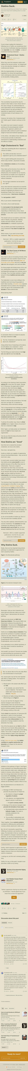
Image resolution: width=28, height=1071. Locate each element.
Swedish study (18, 284)
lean (21, 260)
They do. (13, 693)
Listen (25, 15)
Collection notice (22, 1064)
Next (23, 913)
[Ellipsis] (26, 935)
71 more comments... (5, 1001)
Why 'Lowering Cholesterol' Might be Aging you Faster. (9, 1024)
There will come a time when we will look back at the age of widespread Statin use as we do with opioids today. (10, 1028)
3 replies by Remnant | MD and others (14, 995)
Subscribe (20, 2)
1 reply (7, 968)
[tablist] (7, 922)
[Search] (25, 1008)
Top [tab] (2, 1008)
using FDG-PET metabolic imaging (10, 486)
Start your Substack (11, 1067)
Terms (17, 1064)
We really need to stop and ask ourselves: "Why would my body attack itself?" (10, 1039)
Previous (5, 913)
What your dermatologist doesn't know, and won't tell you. (10, 1016)
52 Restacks (17, 903)
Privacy (13, 1064)
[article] (14, 1016)
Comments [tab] (4, 922)
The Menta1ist (7, 972)
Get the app (19, 1067)
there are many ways (11, 740)
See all (4, 1047)
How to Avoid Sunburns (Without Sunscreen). (10, 1013)
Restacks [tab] (10, 922)
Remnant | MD (7, 14)
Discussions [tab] (11, 1008)
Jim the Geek (7, 935)
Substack (8, 1069)
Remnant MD (9, 58)
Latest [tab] (6, 1008)
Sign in (25, 2)
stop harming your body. (17, 235)
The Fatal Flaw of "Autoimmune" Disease (10, 1036)
